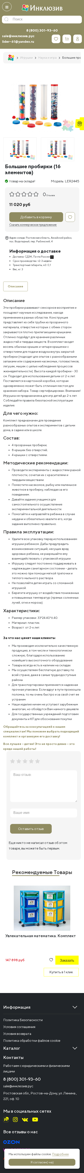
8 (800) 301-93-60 (42, 30)
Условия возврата (17, 1034)
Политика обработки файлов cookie (31, 1041)
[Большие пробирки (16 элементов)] (20, 149)
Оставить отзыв (31, 829)
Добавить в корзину (36, 217)
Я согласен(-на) (42, 1162)
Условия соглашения (19, 1027)
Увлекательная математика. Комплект (40, 936)
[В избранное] (70, 217)
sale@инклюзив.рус (18, 36)
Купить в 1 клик (61, 972)
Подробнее (60, 1154)
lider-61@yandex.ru (18, 42)
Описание (15, 286)
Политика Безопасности (23, 1020)
